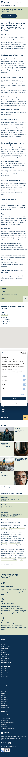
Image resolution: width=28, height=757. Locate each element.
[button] (14, 335)
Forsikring (3, 652)
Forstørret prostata (15, 542)
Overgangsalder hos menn (8, 532)
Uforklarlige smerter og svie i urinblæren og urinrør (21, 459)
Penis (2, 530)
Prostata (19, 532)
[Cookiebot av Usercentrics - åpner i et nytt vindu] (20, 353)
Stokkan (4, 314)
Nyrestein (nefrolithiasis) (7, 549)
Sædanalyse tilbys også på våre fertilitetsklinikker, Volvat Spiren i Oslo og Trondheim (12, 264)
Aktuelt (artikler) (5, 648)
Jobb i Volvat (4, 656)
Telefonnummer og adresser (8, 728)
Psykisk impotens (13, 562)
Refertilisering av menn (7, 553)
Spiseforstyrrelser (5, 685)
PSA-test (13, 534)
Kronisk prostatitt (13, 536)
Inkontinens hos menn (15, 547)
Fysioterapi (4, 701)
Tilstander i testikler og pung (17, 528)
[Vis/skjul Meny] (25, 2)
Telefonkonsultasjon (6, 718)
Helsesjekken (4, 670)
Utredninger (10, 499)
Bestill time (4, 689)
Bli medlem (3, 644)
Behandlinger (12, 506)
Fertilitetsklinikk (5, 677)
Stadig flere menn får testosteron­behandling (20, 430)
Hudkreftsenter (5, 673)
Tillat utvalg (14, 403)
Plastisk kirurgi (4, 699)
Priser (2, 642)
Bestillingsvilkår (4, 660)
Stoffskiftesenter (5, 679)
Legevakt (3, 668)
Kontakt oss (4, 711)
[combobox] (17, 2)
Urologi (2, 5)
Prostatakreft (5, 534)
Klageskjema (4, 724)
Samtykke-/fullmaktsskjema (7, 722)
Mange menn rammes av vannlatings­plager (6, 445)
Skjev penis (4, 542)
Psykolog (3, 697)
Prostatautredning (6, 525)
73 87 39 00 (6, 321)
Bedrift (3, 650)
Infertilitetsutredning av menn (14, 530)
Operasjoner (11, 514)
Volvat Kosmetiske (5, 675)
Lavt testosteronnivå (18, 538)
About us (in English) (6, 658)
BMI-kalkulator (4, 683)
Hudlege (3, 695)
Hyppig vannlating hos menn (16, 551)
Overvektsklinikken (5, 681)
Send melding (4, 720)
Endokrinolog (4, 691)
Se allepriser (3, 299)
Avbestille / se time (5, 646)
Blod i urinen (16, 525)
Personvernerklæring (6, 662)
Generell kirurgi (4, 705)
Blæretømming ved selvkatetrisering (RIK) (12, 540)
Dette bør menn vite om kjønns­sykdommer (7, 474)
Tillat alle (14, 398)
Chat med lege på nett (6, 714)
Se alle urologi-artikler (8, 487)
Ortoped (3, 703)
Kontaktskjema (4, 726)
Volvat (3, 639)
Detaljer (22, 394)
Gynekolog (3, 693)
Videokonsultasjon (5, 716)
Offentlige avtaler (5, 654)
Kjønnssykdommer (6, 538)
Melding (5, 323)
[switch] (24, 380)
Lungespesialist (5, 707)
